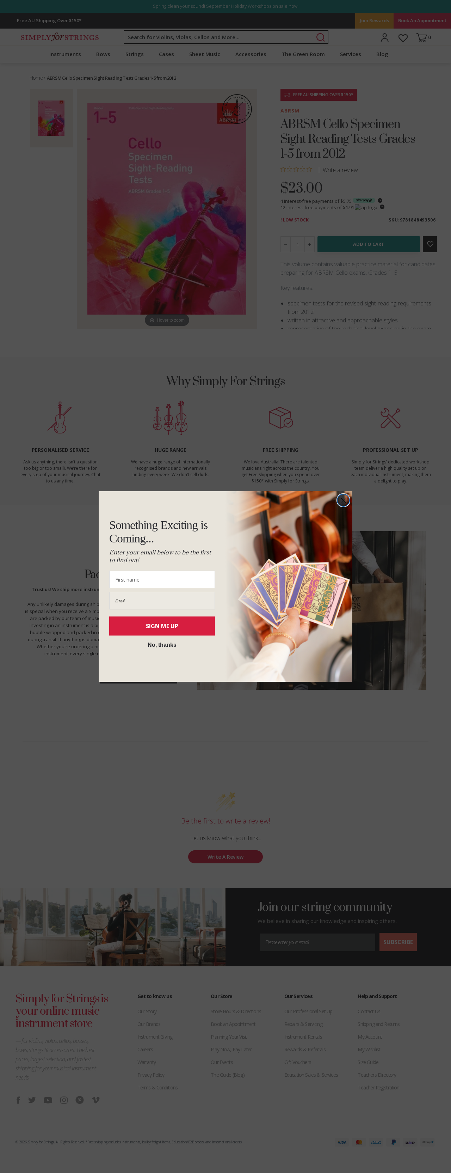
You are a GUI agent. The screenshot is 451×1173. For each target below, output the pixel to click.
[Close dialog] (343, 500)
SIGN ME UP (162, 626)
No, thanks (162, 645)
